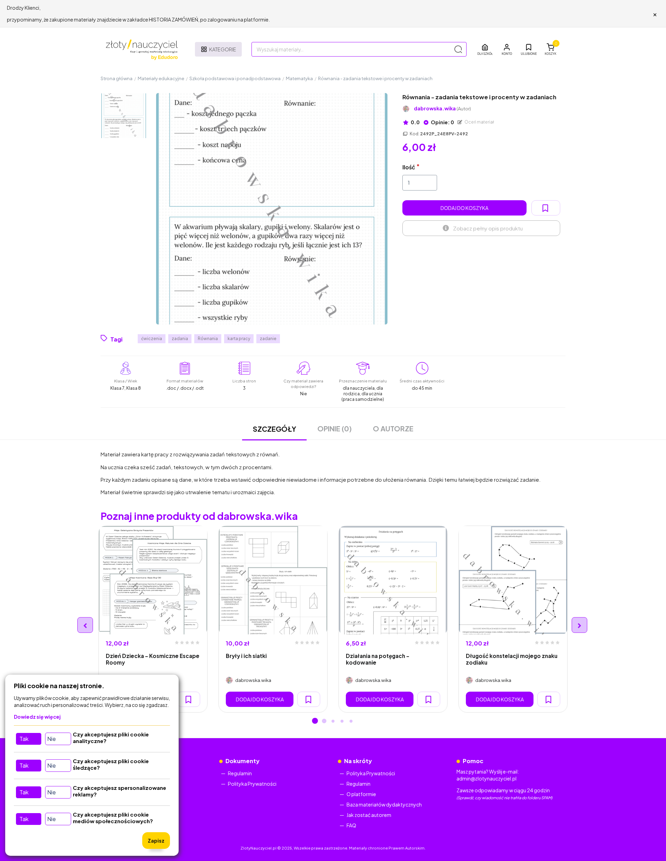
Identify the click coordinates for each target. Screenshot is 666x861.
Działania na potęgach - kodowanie (377, 659)
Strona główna (117, 78)
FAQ (351, 825)
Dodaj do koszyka (464, 208)
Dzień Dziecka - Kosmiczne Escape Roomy (152, 659)
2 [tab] (324, 721)
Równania (208, 338)
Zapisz (156, 840)
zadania (180, 338)
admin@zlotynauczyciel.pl (486, 778)
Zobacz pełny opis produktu (488, 228)
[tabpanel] (153, 619)
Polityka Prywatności (252, 783)
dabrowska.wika (442, 108)
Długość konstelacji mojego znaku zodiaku (511, 659)
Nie (51, 738)
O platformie (361, 794)
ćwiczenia (151, 338)
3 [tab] (333, 721)
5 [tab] (351, 721)
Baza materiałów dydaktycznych (384, 804)
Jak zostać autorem (369, 815)
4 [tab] (342, 721)
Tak (23, 738)
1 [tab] (314, 721)
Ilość (408, 167)
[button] (507, 49)
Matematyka (299, 78)
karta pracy (239, 338)
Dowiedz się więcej (37, 717)
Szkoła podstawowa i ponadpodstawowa (235, 78)
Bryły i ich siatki (246, 655)
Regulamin (240, 773)
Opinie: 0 (442, 122)
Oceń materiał (479, 122)
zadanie (268, 338)
